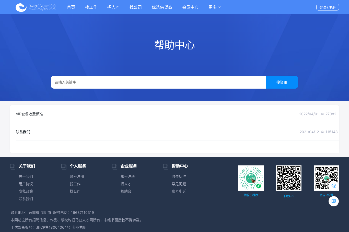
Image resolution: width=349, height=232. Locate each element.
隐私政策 (26, 191)
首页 (71, 7)
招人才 (113, 7)
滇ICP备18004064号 (53, 227)
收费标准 (179, 176)
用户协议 (26, 184)
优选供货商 (162, 7)
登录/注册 (327, 7)
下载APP (288, 196)
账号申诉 (179, 191)
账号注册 (77, 176)
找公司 (136, 7)
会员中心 (190, 7)
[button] (214, 7)
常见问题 (179, 184)
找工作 (91, 7)
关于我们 (26, 176)
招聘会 (126, 191)
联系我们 (26, 198)
